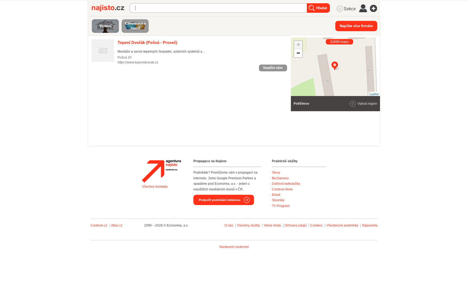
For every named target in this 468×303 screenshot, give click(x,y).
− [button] (298, 53)
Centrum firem (282, 189)
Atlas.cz (116, 225)
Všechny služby (249, 225)
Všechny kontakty (155, 187)
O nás (229, 225)
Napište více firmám (356, 26)
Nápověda (370, 225)
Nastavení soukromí (234, 247)
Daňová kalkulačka (286, 184)
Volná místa (272, 225)
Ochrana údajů (296, 225)
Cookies (316, 225)
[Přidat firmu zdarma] (375, 8)
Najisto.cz (111, 8)
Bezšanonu (280, 178)
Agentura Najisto (161, 171)
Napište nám (273, 68)
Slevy (276, 172)
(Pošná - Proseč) (147, 42)
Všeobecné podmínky (342, 225)
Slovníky (278, 200)
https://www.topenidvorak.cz (138, 62)
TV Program (281, 206)
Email (276, 195)
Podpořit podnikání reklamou (219, 200)
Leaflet (374, 94)
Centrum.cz (98, 225)
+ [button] (298, 44)
